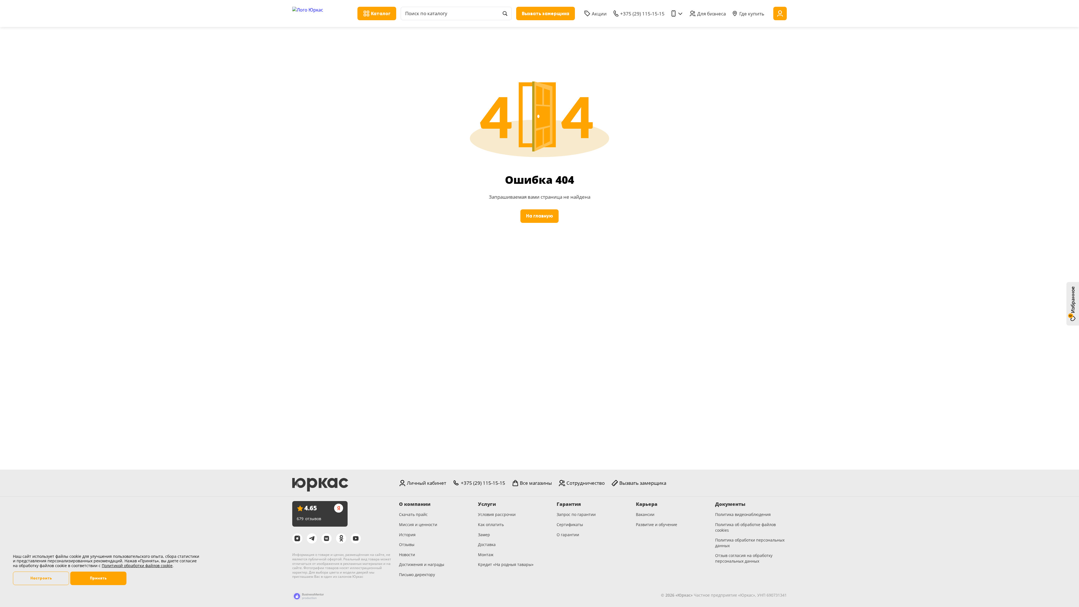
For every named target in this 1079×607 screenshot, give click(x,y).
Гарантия (569, 504)
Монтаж (485, 554)
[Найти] (505, 13)
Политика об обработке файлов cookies (745, 527)
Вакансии (645, 514)
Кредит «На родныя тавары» (506, 564)
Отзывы (406, 544)
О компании (414, 504)
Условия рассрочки (497, 514)
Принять (98, 578)
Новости (407, 554)
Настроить (41, 578)
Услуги (487, 504)
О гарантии (568, 534)
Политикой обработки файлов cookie (137, 565)
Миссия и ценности (418, 524)
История (407, 534)
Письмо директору (417, 574)
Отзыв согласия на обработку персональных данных (743, 558)
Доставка (487, 544)
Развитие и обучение (656, 524)
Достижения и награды (421, 564)
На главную (539, 216)
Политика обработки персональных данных (750, 542)
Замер (484, 534)
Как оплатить (491, 524)
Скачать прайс (413, 514)
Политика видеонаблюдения (743, 514)
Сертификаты (570, 524)
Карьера (647, 504)
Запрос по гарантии (576, 514)
